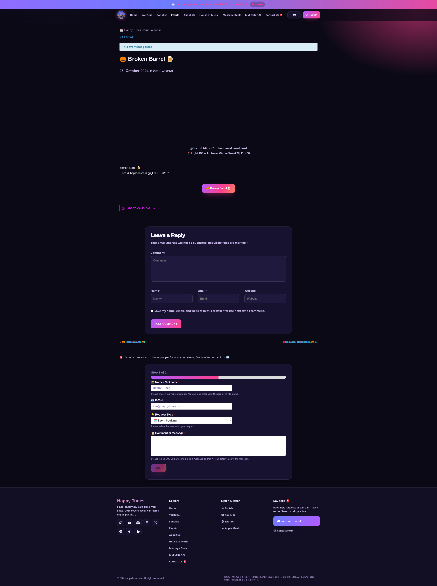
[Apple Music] (129, 531)
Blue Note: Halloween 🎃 (300, 341)
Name (156, 291)
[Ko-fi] (138, 531)
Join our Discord (290, 521)
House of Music (208, 15)
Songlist (162, 15)
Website (250, 291)
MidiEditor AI (253, 15)
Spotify (229, 521)
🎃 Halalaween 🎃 (132, 341)
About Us (189, 15)
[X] (155, 522)
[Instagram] (146, 522)
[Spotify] (120, 531)
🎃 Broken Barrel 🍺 (218, 188)
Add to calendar (139, 208)
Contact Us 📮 (274, 15)
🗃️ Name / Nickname (165, 382)
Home (133, 15)
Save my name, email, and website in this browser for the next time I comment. (209, 311)
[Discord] (138, 522)
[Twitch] (120, 522)
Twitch (313, 14)
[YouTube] (129, 522)
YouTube (147, 15)
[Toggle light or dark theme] (294, 14)
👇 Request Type (163, 414)
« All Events (126, 37)
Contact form (284, 530)
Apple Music (232, 528)
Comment (158, 253)
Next (158, 467)
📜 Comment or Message (168, 433)
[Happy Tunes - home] (121, 15)
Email (202, 291)
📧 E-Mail (158, 400)
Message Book (232, 15)
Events (175, 15)
